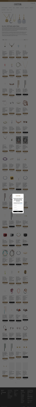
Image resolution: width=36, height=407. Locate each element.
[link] (18, 196)
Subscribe (18, 211)
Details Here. (21, 203)
